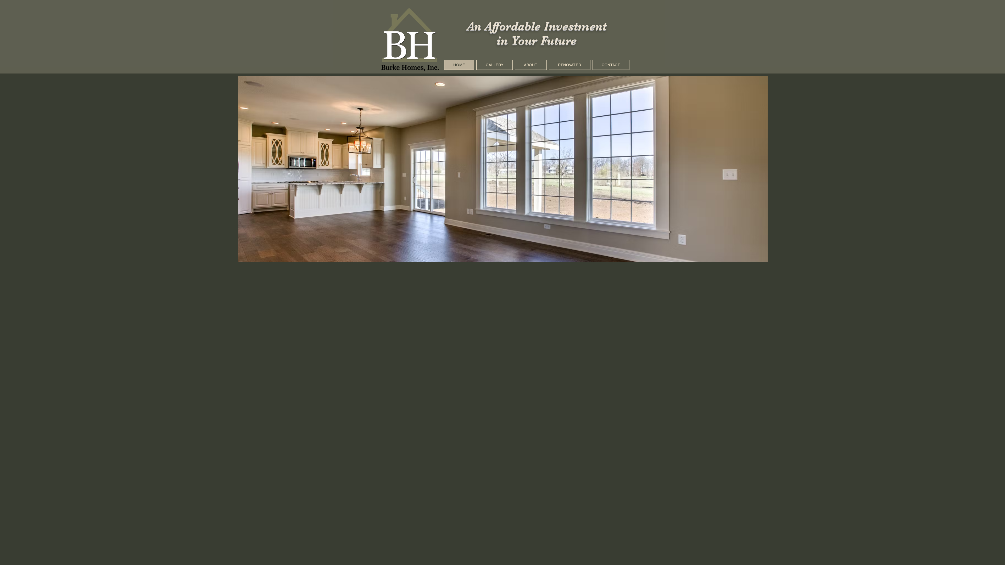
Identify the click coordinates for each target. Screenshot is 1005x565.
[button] (503, 174)
